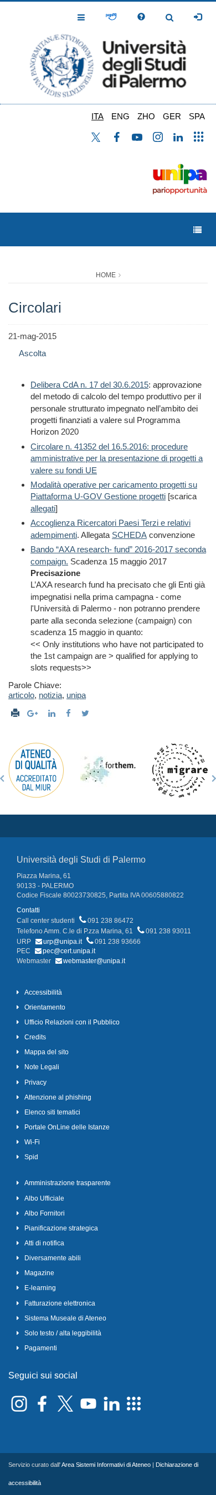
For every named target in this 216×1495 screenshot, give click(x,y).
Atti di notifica (44, 1243)
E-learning (40, 1288)
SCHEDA (129, 535)
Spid (31, 1157)
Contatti (28, 910)
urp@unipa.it (62, 941)
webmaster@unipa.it (94, 961)
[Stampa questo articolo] (15, 713)
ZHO (146, 116)
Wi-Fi (32, 1142)
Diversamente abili (52, 1258)
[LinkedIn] (53, 713)
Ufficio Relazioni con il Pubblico (72, 1022)
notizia (50, 695)
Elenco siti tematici (52, 1112)
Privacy (35, 1082)
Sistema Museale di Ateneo (65, 1318)
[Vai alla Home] (108, 53)
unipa (76, 695)
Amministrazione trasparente (67, 1183)
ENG (120, 116)
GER (172, 116)
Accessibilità (43, 992)
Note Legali (41, 1067)
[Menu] (197, 230)
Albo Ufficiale (44, 1198)
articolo (21, 695)
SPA (197, 116)
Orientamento (44, 1007)
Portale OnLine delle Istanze (67, 1127)
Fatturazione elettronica (59, 1303)
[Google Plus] (33, 713)
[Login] (198, 17)
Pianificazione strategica (61, 1228)
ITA (97, 116)
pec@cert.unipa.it (69, 951)
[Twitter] (86, 713)
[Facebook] (70, 713)
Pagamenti (40, 1348)
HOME (106, 275)
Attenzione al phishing (57, 1097)
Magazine (39, 1273)
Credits (35, 1037)
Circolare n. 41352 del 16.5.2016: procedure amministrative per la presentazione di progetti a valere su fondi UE (116, 458)
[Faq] (141, 17)
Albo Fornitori (44, 1213)
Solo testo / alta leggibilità (62, 1333)
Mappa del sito (46, 1052)
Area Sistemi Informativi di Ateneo (106, 1464)
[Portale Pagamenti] (111, 17)
